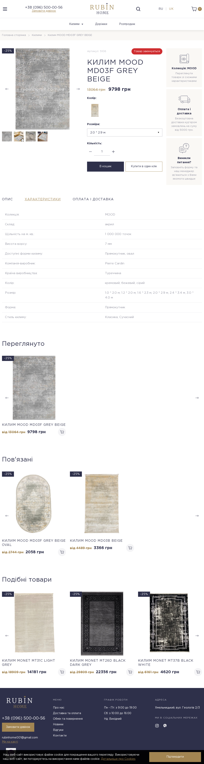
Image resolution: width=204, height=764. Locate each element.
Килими (74, 24)
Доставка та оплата (67, 713)
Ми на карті (10, 742)
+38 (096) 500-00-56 (44, 7)
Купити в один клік (144, 166)
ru (161, 9)
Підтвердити (175, 757)
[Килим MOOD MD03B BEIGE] (95, 110)
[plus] (113, 151)
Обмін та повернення (68, 719)
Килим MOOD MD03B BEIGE (96, 540)
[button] (78, 89)
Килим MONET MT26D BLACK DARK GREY (98, 662)
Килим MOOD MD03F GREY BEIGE (34, 424)
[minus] (90, 151)
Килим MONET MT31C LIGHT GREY (28, 662)
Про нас (58, 708)
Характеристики (43, 199)
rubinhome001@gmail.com (20, 737)
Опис (7, 199)
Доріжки (101, 24)
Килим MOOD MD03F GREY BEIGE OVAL (34, 543)
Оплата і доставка (93, 199)
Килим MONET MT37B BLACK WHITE (165, 662)
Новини (58, 724)
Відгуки (58, 730)
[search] (138, 9)
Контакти (60, 735)
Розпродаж (127, 24)
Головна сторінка (14, 35)
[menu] (5, 9)
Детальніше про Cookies (118, 759)
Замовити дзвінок (44, 11)
